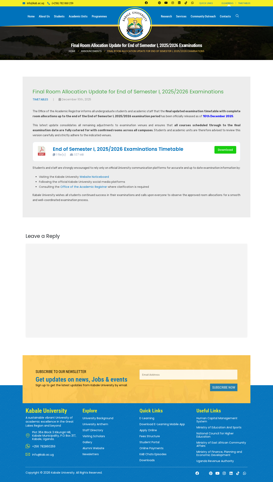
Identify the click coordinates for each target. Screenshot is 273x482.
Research (166, 16)
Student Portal (149, 442)
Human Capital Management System (216, 419)
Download (225, 150)
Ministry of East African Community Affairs (221, 444)
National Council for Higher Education (215, 435)
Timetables (244, 3)
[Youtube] (166, 3)
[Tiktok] (186, 3)
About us (44, 16)
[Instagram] (172, 3)
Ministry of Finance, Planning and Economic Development (219, 453)
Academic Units (78, 16)
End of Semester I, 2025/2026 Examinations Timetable (118, 149)
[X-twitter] (153, 3)
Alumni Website (93, 448)
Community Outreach (203, 16)
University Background (98, 418)
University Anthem (95, 424)
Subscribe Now (223, 387)
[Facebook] (146, 3)
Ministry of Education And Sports (218, 427)
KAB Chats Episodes (152, 454)
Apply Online (148, 430)
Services (181, 16)
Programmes (99, 16)
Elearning (227, 3)
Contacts (225, 16)
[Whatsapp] (192, 3)
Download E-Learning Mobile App (162, 424)
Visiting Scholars (94, 436)
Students (59, 16)
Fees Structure (149, 436)
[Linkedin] (179, 3)
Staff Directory (93, 430)
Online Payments (151, 448)
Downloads (147, 460)
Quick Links (206, 3)
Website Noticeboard (94, 177)
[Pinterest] (159, 3)
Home (31, 16)
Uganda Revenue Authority (215, 461)
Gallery (87, 442)
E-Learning (146, 418)
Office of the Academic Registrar (83, 187)
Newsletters (91, 454)
